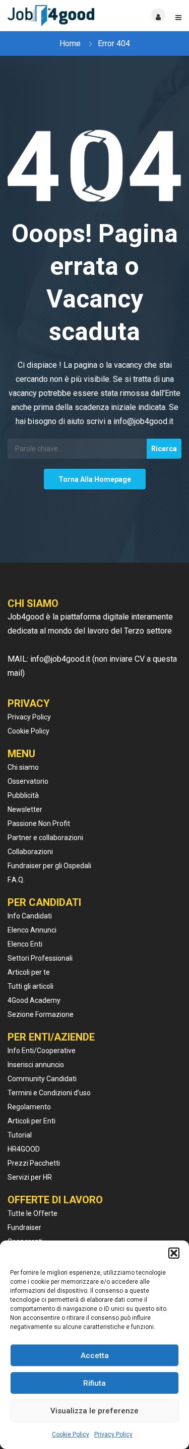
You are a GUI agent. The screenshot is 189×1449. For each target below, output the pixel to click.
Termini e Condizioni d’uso (49, 1093)
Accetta (95, 1355)
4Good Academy (34, 1000)
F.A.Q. (16, 880)
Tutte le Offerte (32, 1213)
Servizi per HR (30, 1177)
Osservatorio (28, 781)
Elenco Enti (25, 944)
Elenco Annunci (32, 930)
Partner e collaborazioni (45, 838)
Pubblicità (23, 795)
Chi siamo (23, 767)
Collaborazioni (30, 852)
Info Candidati (30, 916)
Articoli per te (29, 972)
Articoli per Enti (31, 1121)
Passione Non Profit (39, 823)
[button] (174, 1253)
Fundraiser (24, 1227)
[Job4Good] (51, 15)
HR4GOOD (24, 1149)
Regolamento (29, 1107)
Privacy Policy (113, 1434)
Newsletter (25, 809)
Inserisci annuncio (36, 1065)
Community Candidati (42, 1079)
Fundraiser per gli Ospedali (49, 866)
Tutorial (20, 1135)
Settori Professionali (40, 958)
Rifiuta (94, 1383)
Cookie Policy (70, 1434)
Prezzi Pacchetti (34, 1163)
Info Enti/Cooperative (42, 1051)
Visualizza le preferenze (94, 1410)
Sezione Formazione (41, 1014)
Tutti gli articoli (30, 986)
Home (70, 43)
